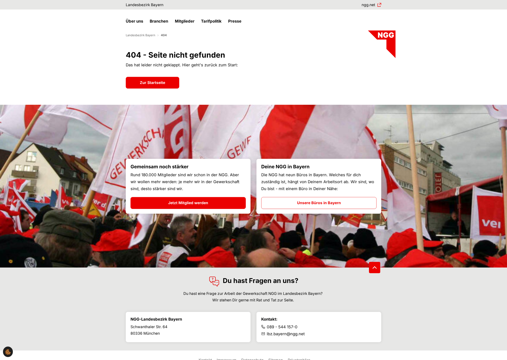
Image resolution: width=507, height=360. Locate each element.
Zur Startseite (152, 82)
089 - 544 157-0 (282, 327)
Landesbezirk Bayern (144, 5)
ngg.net (368, 5)
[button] (135, 21)
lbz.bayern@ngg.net (286, 333)
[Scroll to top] (374, 267)
